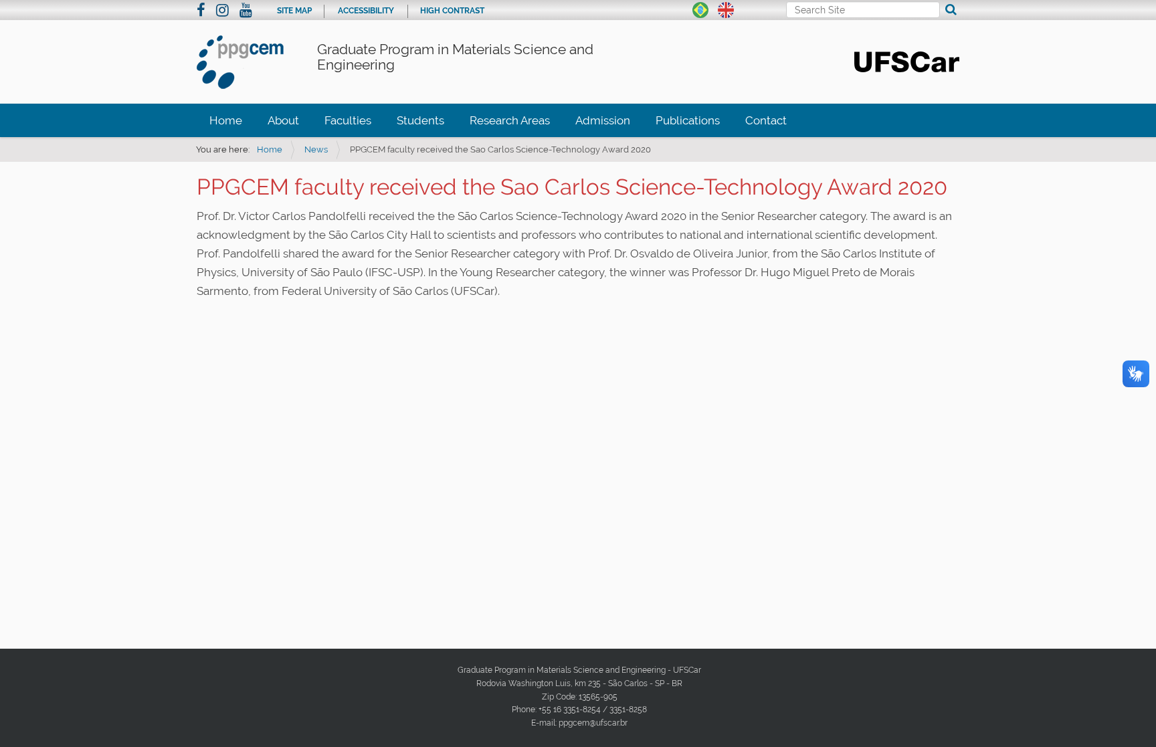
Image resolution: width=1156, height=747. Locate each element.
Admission (602, 120)
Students (420, 120)
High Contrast (452, 10)
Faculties (347, 120)
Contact (766, 120)
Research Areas (510, 120)
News (316, 149)
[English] (726, 8)
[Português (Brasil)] (700, 8)
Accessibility (366, 10)
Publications (688, 120)
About (283, 120)
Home (225, 120)
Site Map (294, 10)
